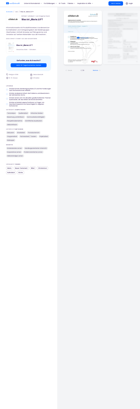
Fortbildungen (49, 3)
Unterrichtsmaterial (32, 3)
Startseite (9, 12)
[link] (13, 3)
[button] (62, 3)
